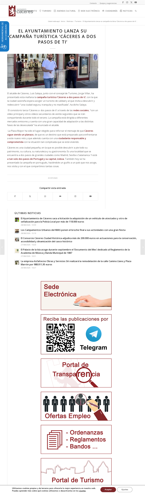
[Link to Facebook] (123, 2)
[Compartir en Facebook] (15, 196)
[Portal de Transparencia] (76, 373)
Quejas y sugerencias (108, 3)
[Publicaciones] (76, 439)
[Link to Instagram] (127, 2)
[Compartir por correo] (60, 196)
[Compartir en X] (30, 196)
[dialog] (72, 489)
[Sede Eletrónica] (76, 295)
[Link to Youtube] (136, 2)
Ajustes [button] (124, 489)
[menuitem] (25, 11)
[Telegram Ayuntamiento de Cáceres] (76, 334)
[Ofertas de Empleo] (76, 406)
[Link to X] (131, 2)
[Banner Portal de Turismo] (76, 472)
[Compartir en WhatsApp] (45, 196)
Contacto (93, 3)
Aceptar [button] (108, 489)
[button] (2, 247)
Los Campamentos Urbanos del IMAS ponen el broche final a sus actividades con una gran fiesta (73, 230)
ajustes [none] (82, 491)
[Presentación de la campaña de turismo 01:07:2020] (52, 71)
